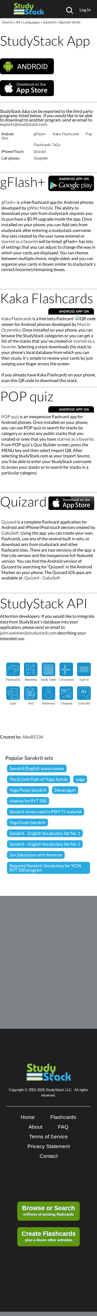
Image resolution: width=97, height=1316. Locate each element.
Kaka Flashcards (66, 134)
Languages (31, 22)
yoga (80, 779)
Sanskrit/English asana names (36, 768)
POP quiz (10, 416)
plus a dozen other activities (49, 1236)
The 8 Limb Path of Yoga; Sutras (38, 779)
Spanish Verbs (70, 22)
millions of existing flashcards (48, 1210)
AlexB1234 (32, 736)
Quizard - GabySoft (42, 577)
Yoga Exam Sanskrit (27, 822)
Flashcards (63, 1117)
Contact (49, 1156)
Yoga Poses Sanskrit (27, 789)
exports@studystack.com (23, 124)
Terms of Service (48, 1136)
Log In (85, 9)
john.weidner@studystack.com (28, 632)
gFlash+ (40, 134)
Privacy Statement (48, 1146)
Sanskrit (49, 22)
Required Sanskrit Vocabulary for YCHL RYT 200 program (45, 867)
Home (28, 1117)
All (18, 22)
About (35, 1127)
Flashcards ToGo (47, 145)
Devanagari (65, 789)
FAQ (63, 1127)
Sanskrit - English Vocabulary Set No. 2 (44, 843)
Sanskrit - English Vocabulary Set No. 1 (44, 833)
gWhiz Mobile (40, 207)
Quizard (40, 152)
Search (7, 22)
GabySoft (10, 532)
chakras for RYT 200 (28, 800)
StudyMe (41, 158)
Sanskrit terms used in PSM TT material (45, 811)
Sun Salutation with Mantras (35, 854)
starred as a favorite (19, 241)
